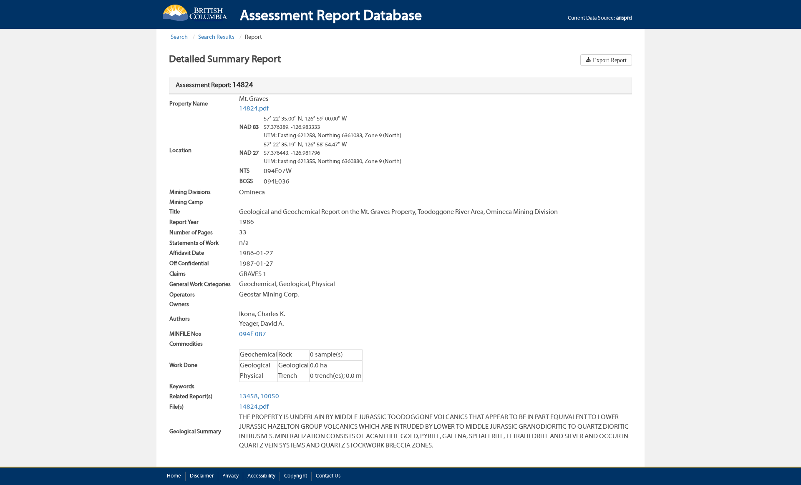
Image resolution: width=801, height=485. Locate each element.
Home (174, 476)
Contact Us (328, 476)
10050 (269, 396)
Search (179, 37)
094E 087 (252, 334)
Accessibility (261, 476)
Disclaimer (202, 476)
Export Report (609, 60)
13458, (249, 396)
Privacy (230, 476)
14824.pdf (254, 109)
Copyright (295, 476)
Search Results (216, 37)
